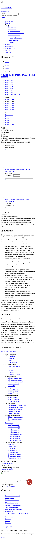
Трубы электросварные (16, 407)
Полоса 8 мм (9, 122)
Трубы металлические (12, 500)
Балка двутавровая (14, 366)
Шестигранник (13, 362)
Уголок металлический (12, 496)
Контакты (8, 525)
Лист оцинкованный (15, 380)
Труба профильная (14, 413)
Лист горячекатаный (15, 378)
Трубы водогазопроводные (17, 405)
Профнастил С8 (13, 425)
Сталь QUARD (13, 392)
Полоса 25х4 (9, 82)
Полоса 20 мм (9, 99)
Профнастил (9, 423)
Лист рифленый (13, 384)
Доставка (8, 519)
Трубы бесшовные (14, 411)
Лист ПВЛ (11, 386)
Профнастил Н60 (14, 436)
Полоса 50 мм (9, 107)
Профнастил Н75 (14, 438)
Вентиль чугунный (14, 454)
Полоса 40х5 (9, 90)
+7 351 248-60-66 (6, 8)
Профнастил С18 (14, 429)
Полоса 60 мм (9, 109)
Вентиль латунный (14, 456)
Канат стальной (13, 401)
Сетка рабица (12, 397)
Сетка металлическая (11, 507)
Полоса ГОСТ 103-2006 (12, 94)
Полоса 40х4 (9, 88)
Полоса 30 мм (9, 103)
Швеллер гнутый (14, 374)
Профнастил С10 (14, 427)
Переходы (11, 448)
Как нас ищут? (29, 534)
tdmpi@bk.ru (5, 12)
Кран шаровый (13, 452)
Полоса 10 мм (9, 124)
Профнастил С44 (14, 433)
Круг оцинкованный (15, 419)
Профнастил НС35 (14, 440)
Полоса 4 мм (9, 117)
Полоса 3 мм (9, 115)
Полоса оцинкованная (15, 417)
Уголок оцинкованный (15, 421)
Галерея (7, 521)
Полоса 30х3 (9, 84)
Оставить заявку (6, 10)
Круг (10, 360)
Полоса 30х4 (9, 86)
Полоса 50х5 (9, 92)
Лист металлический (11, 504)
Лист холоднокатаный (15, 382)
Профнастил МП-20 (15, 434)
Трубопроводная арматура (13, 509)
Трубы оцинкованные (15, 409)
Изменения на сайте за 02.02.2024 (12, 534)
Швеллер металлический (13, 506)
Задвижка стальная (14, 458)
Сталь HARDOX (13, 390)
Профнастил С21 (14, 431)
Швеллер (11, 372)
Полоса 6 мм (9, 121)
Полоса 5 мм (9, 119)
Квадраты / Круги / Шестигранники (16, 513)
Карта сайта (8, 527)
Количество (8, 175)
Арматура (11, 357)
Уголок (10, 370)
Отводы (11, 444)
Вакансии (8, 523)
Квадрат (11, 358)
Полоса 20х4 (9, 80)
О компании (9, 517)
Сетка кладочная (13, 399)
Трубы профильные (11, 502)
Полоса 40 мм (9, 105)
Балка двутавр (9, 498)
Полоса (10, 368)
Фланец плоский (13, 446)
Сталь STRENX (13, 394)
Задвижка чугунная (14, 450)
